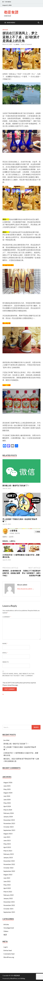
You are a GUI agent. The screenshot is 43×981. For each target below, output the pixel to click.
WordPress (13, 978)
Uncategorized (9, 928)
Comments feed (9, 954)
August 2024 (8, 793)
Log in (6, 947)
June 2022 (7, 881)
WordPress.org (9, 957)
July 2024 (7, 796)
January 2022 (8, 898)
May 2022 (7, 885)
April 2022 (7, 888)
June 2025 (7, 786)
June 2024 (7, 799)
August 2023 (8, 834)
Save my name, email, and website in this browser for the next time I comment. (18, 674)
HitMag (22, 978)
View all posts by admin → (25, 589)
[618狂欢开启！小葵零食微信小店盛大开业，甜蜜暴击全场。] (21, 552)
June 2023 (7, 840)
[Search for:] (21, 727)
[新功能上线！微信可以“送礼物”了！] (21, 483)
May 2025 (7, 789)
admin (17, 44)
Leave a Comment (26, 44)
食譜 (5, 935)
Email (5, 653)
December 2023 (9, 820)
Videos (6, 931)
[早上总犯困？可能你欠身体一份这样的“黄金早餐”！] (21, 517)
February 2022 (9, 895)
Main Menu (11, 22)
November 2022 (9, 864)
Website (5, 662)
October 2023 (8, 827)
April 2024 (7, 806)
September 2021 (9, 912)
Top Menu (7, 2)
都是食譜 (11, 12)
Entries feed (8, 950)
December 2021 (9, 902)
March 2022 (8, 892)
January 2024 (8, 816)
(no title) (6, 740)
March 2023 (8, 851)
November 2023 (9, 823)
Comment (6, 617)
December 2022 (9, 861)
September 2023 (9, 830)
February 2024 (9, 813)
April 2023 (7, 847)
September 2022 (9, 871)
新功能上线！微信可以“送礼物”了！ (16, 485)
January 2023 (8, 857)
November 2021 (9, 905)
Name (5, 643)
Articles (5, 29)
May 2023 (7, 844)
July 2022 (7, 878)
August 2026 (8, 782)
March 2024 (8, 810)
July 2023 (7, 837)
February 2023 (9, 854)
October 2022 (8, 868)
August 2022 (8, 874)
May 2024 (7, 803)
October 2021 (8, 909)
